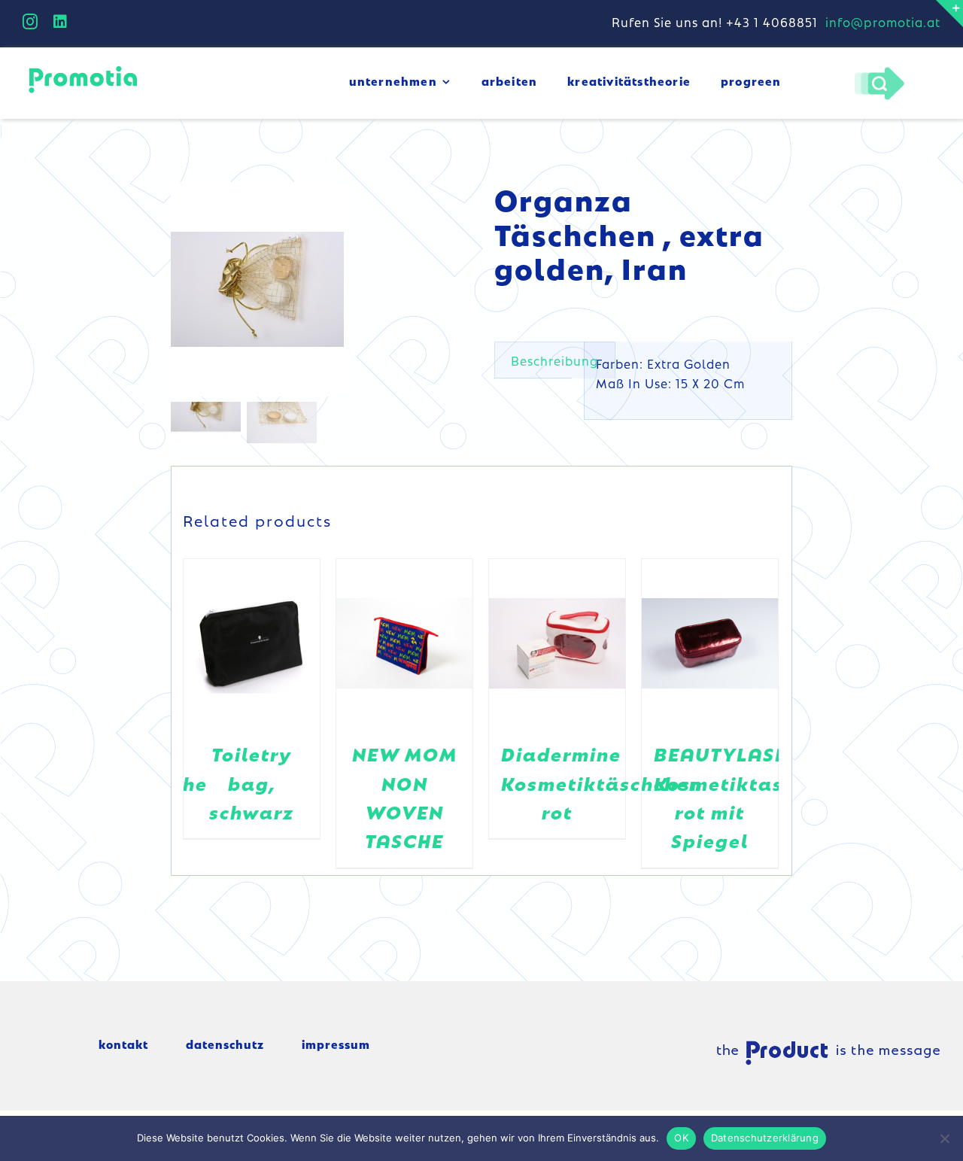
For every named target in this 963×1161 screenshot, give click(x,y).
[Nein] (944, 1138)
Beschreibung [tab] (555, 360)
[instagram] (30, 21)
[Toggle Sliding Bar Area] (949, 13)
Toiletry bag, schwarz (251, 782)
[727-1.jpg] (320, 289)
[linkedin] (60, 21)
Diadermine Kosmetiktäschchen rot (601, 782)
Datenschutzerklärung (765, 1138)
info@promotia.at (882, 21)
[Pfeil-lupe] (879, 70)
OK (681, 1138)
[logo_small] (83, 68)
